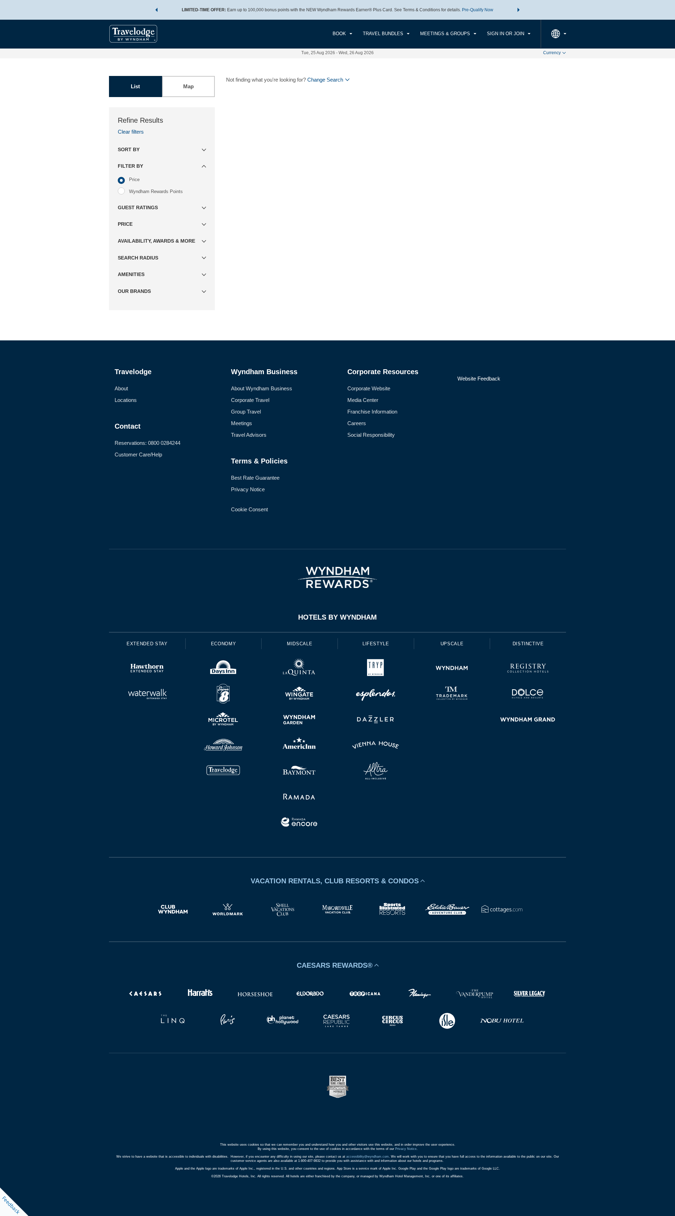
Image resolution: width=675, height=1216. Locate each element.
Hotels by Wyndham (337, 617)
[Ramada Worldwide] (299, 797)
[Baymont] (299, 771)
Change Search (325, 80)
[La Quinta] (299, 669)
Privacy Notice (248, 489)
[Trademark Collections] (452, 694)
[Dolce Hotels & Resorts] (527, 694)
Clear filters (131, 132)
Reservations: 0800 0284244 (147, 443)
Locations (126, 400)
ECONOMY (223, 643)
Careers (356, 423)
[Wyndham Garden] (299, 720)
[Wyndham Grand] (527, 720)
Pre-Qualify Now (477, 9)
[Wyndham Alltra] (375, 771)
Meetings (241, 423)
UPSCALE (452, 643)
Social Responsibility (371, 435)
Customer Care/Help (138, 454)
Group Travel (246, 412)
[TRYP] (375, 669)
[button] (156, 10)
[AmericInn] (299, 746)
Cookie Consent (249, 509)
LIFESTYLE (375, 643)
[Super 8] (223, 694)
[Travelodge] (223, 771)
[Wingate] (299, 694)
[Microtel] (223, 720)
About (121, 388)
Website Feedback (478, 379)
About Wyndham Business (261, 388)
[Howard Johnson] (223, 746)
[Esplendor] (375, 694)
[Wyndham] (452, 669)
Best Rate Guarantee (255, 478)
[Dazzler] (375, 720)
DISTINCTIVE (528, 643)
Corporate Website (368, 388)
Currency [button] (552, 52)
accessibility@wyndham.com (367, 1156)
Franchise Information (372, 412)
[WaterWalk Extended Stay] (147, 694)
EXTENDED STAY (147, 643)
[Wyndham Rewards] (337, 577)
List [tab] (135, 86)
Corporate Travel (250, 400)
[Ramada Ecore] (299, 823)
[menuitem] (342, 34)
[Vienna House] (375, 746)
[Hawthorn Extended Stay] (147, 669)
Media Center (362, 400)
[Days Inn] (223, 669)
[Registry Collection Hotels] (527, 669)
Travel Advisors (248, 435)
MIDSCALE (299, 643)
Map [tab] (188, 86)
